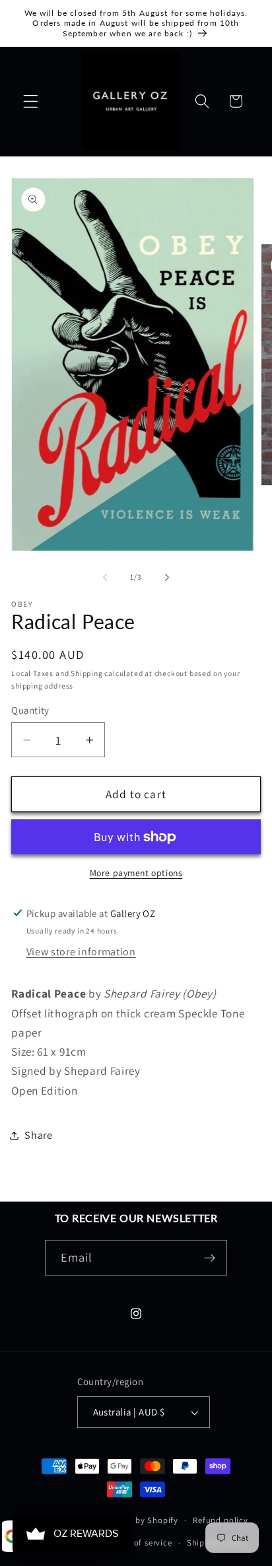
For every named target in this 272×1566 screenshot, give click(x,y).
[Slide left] (104, 577)
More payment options (136, 873)
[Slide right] (167, 577)
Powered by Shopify (139, 1520)
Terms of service (140, 1542)
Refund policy (220, 1520)
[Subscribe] (210, 1258)
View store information (81, 952)
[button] (31, 101)
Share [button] (38, 1135)
